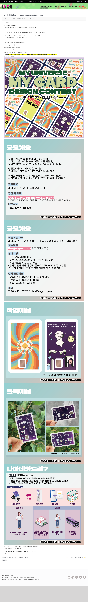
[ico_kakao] (69, 576)
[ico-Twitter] (80, 576)
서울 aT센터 (40, 1)
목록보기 (4, 560)
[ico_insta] (72, 576)
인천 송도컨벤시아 (32, 1)
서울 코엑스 (23, 1)
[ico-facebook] (76, 576)
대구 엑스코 (17, 1)
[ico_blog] (84, 576)
